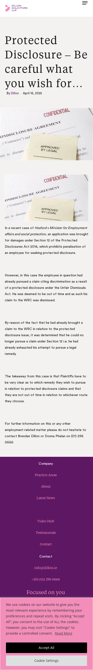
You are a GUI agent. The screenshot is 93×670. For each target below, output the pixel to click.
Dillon (15, 93)
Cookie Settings (46, 660)
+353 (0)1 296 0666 (45, 579)
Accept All (46, 647)
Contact (46, 544)
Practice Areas (46, 475)
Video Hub (45, 521)
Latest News (45, 498)
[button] (85, 7)
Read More (63, 633)
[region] (46, 633)
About (46, 486)
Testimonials (46, 532)
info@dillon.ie (45, 567)
